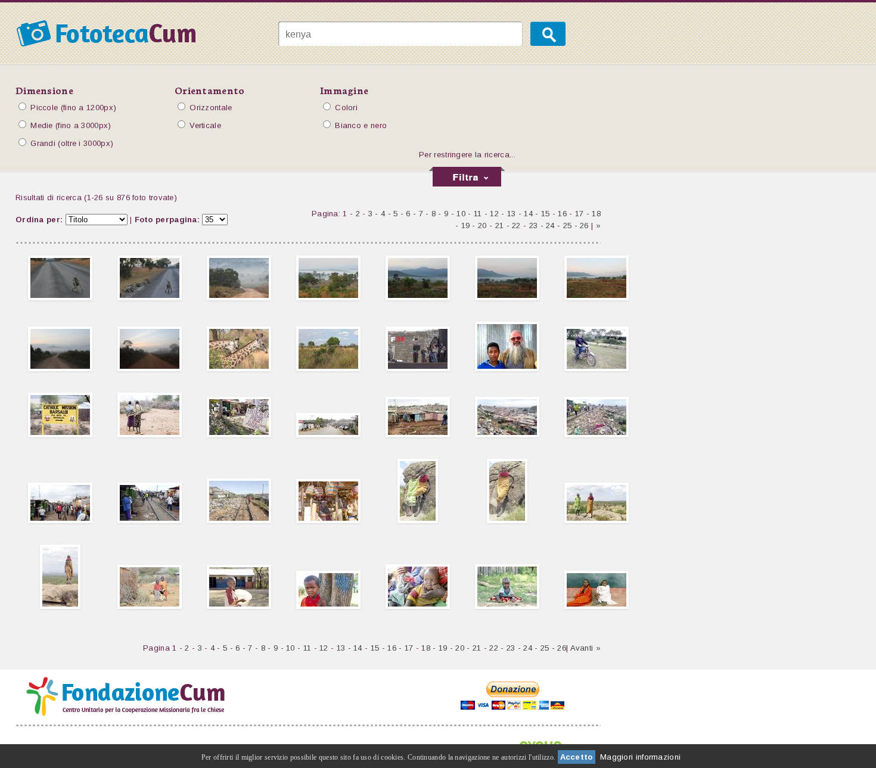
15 (545, 213)
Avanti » (585, 647)
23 (533, 225)
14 (528, 213)
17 (579, 213)
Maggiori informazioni (640, 757)
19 (465, 225)
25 (567, 225)
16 (562, 213)
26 (584, 225)
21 (499, 225)
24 (550, 225)
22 (516, 225)
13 (511, 213)
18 (596, 213)
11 (478, 213)
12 (494, 213)
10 (460, 213)
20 (482, 225)
